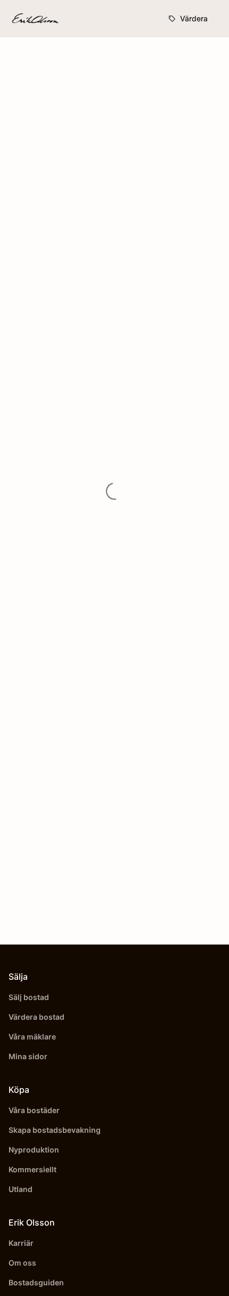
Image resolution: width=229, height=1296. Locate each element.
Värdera (194, 18)
